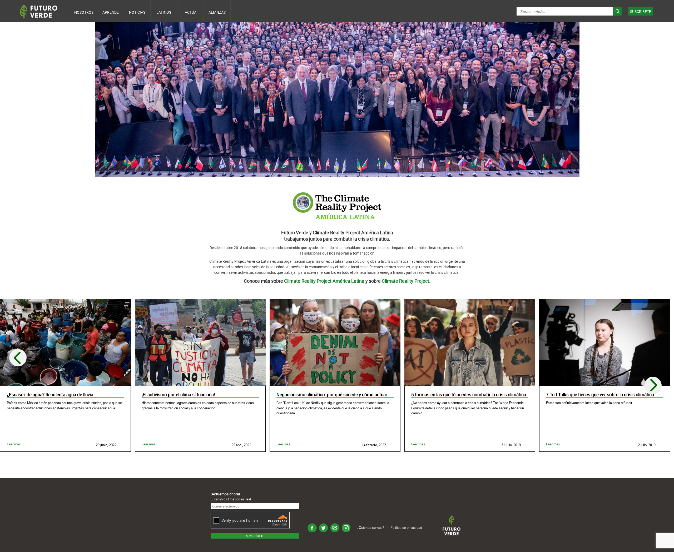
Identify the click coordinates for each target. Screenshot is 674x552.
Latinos (163, 12)
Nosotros (83, 12)
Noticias (137, 12)
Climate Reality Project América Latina (324, 281)
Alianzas (217, 12)
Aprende (110, 12)
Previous (18, 357)
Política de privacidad (406, 527)
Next (653, 385)
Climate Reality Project (405, 281)
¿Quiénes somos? (370, 527)
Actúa (190, 12)
